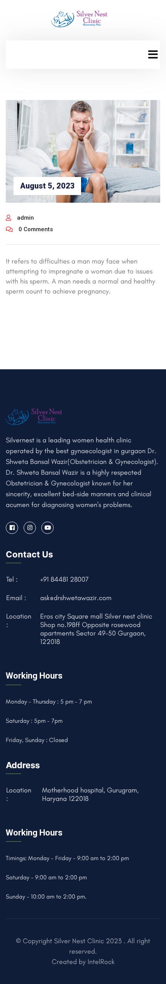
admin (25, 217)
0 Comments (36, 229)
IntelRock (101, 961)
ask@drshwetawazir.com (76, 598)
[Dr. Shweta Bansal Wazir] (80, 18)
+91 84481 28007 (64, 579)
